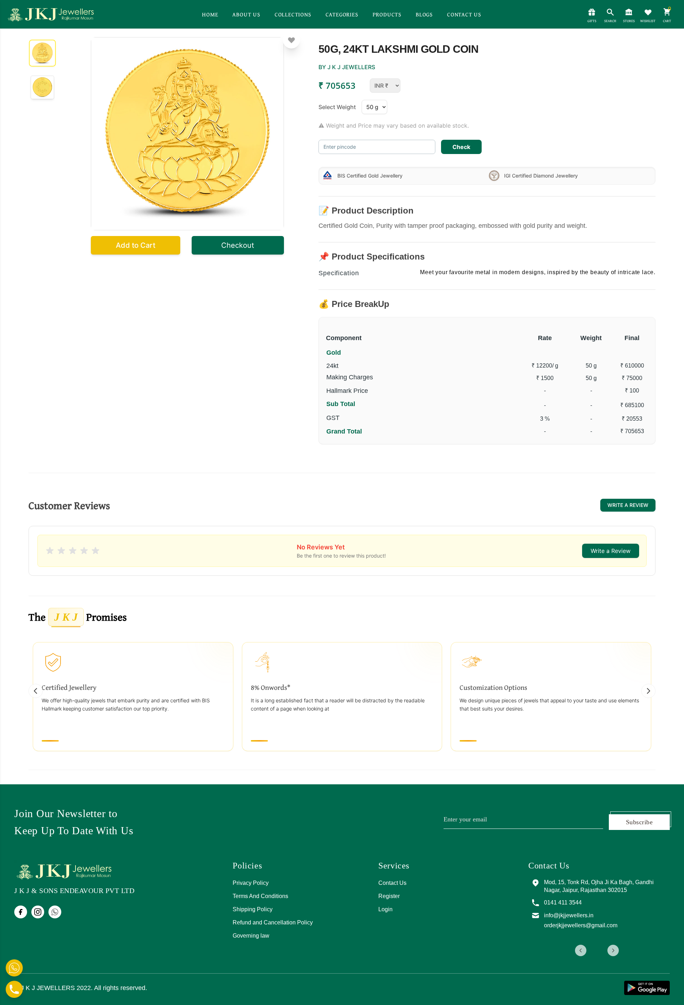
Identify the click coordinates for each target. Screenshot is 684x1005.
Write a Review (627, 505)
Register (389, 896)
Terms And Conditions (260, 896)
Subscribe (639, 822)
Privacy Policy (251, 883)
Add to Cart (135, 245)
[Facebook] (20, 912)
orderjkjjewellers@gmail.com (580, 925)
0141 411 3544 (563, 902)
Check (461, 146)
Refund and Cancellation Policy (273, 922)
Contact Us (392, 883)
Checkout (237, 245)
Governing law (251, 936)
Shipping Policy (253, 909)
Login (385, 909)
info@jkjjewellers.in (569, 915)
